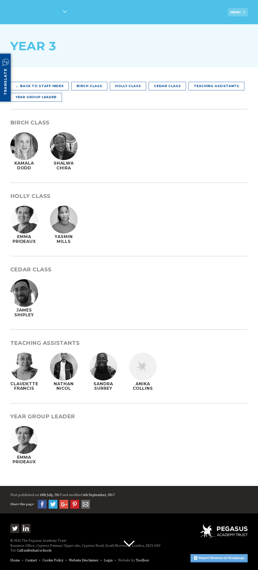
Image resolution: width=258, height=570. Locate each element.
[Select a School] (38, 12)
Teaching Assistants (216, 86)
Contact (31, 560)
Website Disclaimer (84, 560)
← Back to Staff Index (39, 86)
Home (15, 560)
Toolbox (142, 560)
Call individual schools (34, 551)
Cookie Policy (52, 560)
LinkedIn (25, 528)
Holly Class (128, 86)
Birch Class (89, 86)
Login (108, 560)
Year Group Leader (36, 97)
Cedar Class (167, 86)
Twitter (14, 528)
